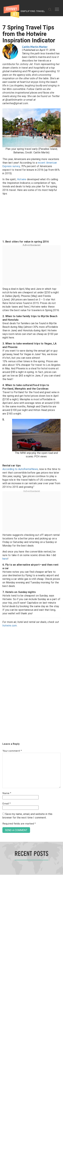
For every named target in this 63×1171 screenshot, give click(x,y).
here (5, 558)
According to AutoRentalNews (20, 469)
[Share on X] (3, 582)
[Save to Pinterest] (3, 589)
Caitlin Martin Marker (34, 47)
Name (6, 793)
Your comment (12, 751)
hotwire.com (9, 625)
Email (6, 803)
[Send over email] (3, 596)
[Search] (49, 9)
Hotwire (21, 179)
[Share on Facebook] (3, 574)
